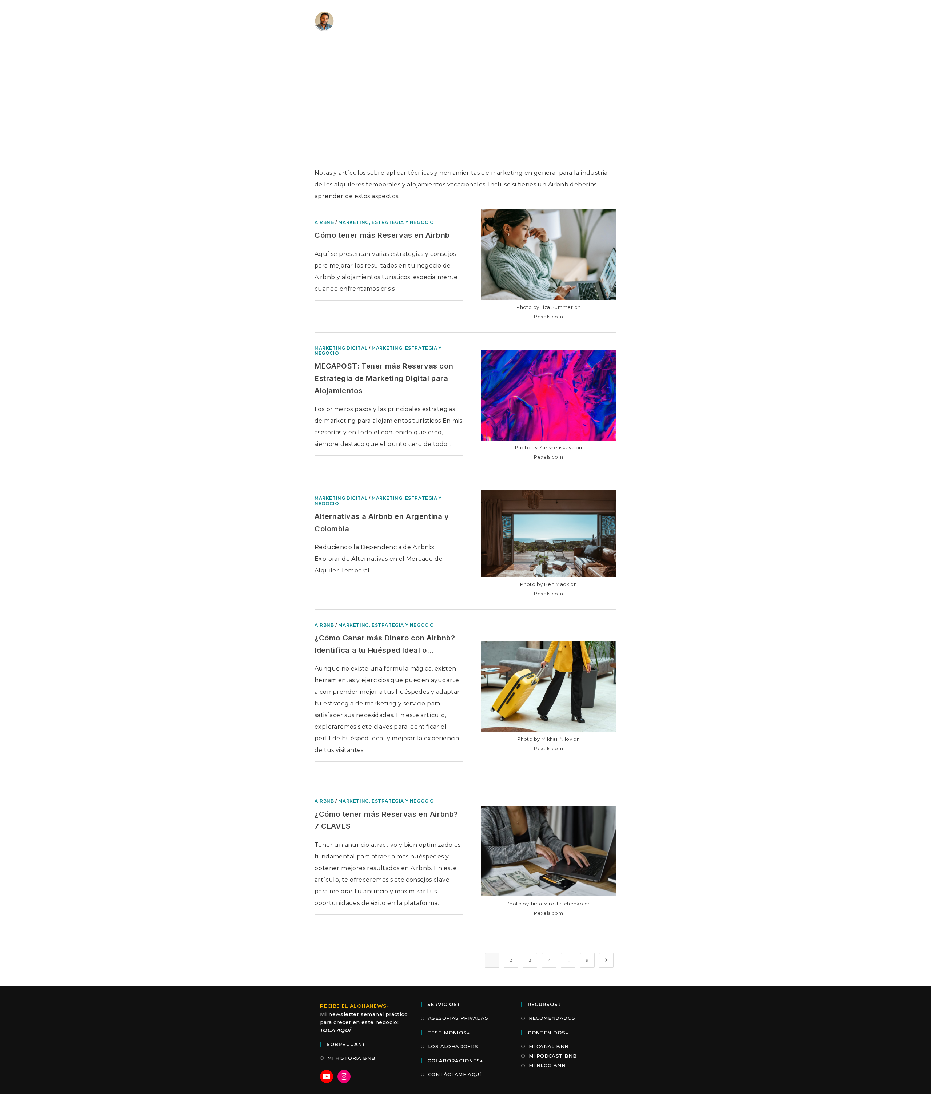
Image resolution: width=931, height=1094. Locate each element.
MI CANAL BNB (548, 1046)
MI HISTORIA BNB (351, 1058)
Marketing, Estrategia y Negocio (386, 222)
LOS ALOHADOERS (453, 1046)
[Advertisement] (465, 113)
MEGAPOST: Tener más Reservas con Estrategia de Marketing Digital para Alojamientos (384, 378)
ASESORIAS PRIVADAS (458, 1018)
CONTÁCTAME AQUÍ (454, 1074)
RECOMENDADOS (552, 1018)
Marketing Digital (341, 348)
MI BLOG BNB (547, 1065)
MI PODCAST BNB (553, 1056)
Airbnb (324, 222)
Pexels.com (548, 316)
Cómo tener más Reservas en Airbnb (382, 235)
